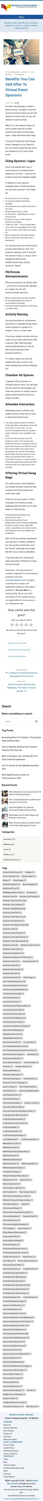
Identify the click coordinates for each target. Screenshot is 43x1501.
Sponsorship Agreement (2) (14, 1342)
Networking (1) (26, 1180)
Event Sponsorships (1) (12, 1062)
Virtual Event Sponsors (17, 656)
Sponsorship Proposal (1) (13, 1378)
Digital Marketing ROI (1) (12, 1038)
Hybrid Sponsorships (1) (12, 1103)
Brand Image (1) (19, 880)
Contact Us (8, 1434)
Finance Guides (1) (31, 1062)
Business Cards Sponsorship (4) (15, 941)
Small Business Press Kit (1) (14, 1281)
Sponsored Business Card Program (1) (18, 1321)
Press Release (9, 1477)
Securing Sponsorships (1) (13, 1265)
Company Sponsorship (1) (13, 994)
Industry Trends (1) (31, 1103)
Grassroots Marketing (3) (29, 1091)
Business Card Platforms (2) (14, 917)
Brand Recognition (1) (11, 884)
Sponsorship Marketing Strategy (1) (17, 1366)
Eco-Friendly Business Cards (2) (15, 1046)
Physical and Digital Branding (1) (16, 1224)
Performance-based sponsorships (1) (18, 1212)
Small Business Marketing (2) (14, 1277)
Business (7, 839)
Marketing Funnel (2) (11, 1147)
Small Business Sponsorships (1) (16, 1293)
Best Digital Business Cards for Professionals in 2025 (15, 776)
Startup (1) (31, 1390)
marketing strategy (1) (12, 1172)
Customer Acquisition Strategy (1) (16, 1026)
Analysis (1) (30, 872)
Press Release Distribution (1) (15, 1232)
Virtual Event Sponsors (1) (13, 1406)
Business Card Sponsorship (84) (15, 925)
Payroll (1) (25, 1204)
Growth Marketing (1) (11, 1099)
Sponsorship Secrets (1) (12, 1386)
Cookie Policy (9, 1448)
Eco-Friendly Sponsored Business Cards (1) (20, 1050)
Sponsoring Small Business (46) (15, 1334)
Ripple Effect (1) (29, 1257)
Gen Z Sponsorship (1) (28, 1087)
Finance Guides (9, 1465)
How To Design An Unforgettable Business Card (20, 767)
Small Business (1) (30, 1269)
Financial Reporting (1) (12, 1079)
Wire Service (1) (32, 1406)
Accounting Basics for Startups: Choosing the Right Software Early (21, 739)
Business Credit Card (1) (30, 945)
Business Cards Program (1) (14, 933)
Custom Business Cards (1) (13, 1022)
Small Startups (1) (30, 1297)
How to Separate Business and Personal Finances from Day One (19, 748)
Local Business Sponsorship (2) (15, 1123)
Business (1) (32, 892)
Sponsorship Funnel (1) (12, 1358)
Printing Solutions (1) (11, 1245)
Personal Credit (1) (30, 1216)
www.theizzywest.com (15, 580)
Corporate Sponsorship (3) (13, 1010)
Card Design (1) (29, 977)
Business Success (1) (11, 973)
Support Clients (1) (10, 1398)
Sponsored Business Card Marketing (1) (18, 1317)
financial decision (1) (23, 1066)
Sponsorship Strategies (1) (13, 1390)
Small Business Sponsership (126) (16, 1285)
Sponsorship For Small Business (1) (17, 1354)
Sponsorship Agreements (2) (14, 1346)
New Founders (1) (10, 1192)
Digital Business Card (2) (12, 1034)
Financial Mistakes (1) (11, 1070)
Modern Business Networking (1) (16, 1176)
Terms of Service (10, 1454)
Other (6, 849)
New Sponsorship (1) (28, 1192)
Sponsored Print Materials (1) (14, 1330)
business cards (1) (10, 929)
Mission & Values (10, 1439)
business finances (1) (11, 961)
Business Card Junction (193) (14, 901)
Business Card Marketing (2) (14, 909)
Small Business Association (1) (15, 1273)
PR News (34, 23)
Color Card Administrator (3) (14, 981)
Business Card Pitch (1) (12, 913)
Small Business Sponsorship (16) (16, 1289)
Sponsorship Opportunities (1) (15, 1370)
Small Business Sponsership (19, 650)
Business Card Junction (17, 643)
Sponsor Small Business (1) (14, 1305)
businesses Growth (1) (12, 977)
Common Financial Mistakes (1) (15, 990)
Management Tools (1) (12, 1143)
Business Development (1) (13, 953)
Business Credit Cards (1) (13, 949)
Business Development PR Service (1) (18, 957)
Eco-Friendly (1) (30, 1042)
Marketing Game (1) (11, 1155)
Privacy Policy (9, 1445)
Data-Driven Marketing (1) (13, 1030)
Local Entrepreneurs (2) (12, 1131)
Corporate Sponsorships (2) (14, 1014)
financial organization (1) (13, 1075)
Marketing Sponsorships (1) (14, 1168)
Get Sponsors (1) (9, 1091)
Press (6, 1459)
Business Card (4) (10, 896)
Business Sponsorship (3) (13, 969)
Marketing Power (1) (11, 1164)
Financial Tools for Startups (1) (15, 1083)
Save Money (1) (9, 1261)
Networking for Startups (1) (14, 1188)
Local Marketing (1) (10, 1139)
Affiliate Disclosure (11, 1451)
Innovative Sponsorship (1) (13, 1107)
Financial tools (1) (30, 1079)
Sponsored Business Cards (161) (16, 1325)
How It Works (9, 1431)
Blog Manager (13, 72)
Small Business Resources (14, 1468)
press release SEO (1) (11, 1236)
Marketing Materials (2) (12, 1160)
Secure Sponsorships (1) (27, 1261)
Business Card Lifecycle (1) (13, 905)
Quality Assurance (11, 860)
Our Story (7, 1437)
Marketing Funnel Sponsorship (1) (16, 1151)
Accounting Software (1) (13, 872)
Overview (7, 1474)
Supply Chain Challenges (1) (14, 1394)
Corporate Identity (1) (11, 998)
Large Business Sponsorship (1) (15, 1115)
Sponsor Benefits (10, 1428)
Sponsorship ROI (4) (11, 1382)
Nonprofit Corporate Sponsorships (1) (18, 1200)
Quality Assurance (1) (11, 1257)
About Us (7, 1425)
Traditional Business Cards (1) (15, 1402)
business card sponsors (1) (13, 921)
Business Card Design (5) (29, 896)
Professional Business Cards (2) (15, 1253)
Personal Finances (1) (11, 1220)
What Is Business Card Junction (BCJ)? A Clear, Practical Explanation (20, 758)
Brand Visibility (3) (30, 884)
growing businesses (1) (12, 1095)
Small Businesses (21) (12, 1297)
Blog (5, 1462)
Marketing (8, 844)
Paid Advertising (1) (11, 1204)
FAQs (6, 1471)
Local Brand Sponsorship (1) (14, 1119)
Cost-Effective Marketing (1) (14, 1018)
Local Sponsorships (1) (30, 1139)
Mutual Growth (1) (10, 1180)
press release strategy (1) (13, 1240)
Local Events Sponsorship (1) (14, 1135)
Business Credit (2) (10, 945)
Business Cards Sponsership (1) (15, 937)
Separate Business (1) (12, 1269)
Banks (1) (7, 880)
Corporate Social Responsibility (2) (16, 1006)
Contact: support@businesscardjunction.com (21, 1499)
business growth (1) (30, 961)
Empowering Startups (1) (13, 1058)
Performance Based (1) (12, 1208)
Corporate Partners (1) (12, 1002)
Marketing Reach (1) (30, 1164)
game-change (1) (10, 1087)
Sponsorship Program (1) (13, 1374)
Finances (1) (8, 1066)
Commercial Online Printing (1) (15, 986)
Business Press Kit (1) (11, 965)
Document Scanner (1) (12, 1042)
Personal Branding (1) (11, 1216)
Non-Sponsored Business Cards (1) (17, 1196)
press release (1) (24, 1228)
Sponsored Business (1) (12, 1309)
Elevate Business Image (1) (13, 1054)
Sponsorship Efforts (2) (12, 1350)
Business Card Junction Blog (16, 23)
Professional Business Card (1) (15, 1249)
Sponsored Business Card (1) (14, 1313)
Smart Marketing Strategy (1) (14, 1301)
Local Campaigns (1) (11, 1127)
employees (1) (32, 1054)
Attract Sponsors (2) (11, 876)
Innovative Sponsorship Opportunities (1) (19, 1111)
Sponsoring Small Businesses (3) (16, 1338)
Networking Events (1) (12, 1184)
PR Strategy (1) (9, 1228)
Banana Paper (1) (29, 876)
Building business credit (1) (13, 892)
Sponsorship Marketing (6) (13, 1362)
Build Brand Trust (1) (11, 888)
